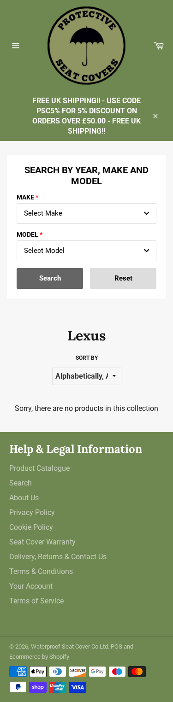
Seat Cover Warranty (42, 542)
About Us (24, 497)
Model (27, 234)
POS (116, 646)
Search (20, 483)
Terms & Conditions (41, 571)
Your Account (31, 586)
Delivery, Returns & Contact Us (58, 556)
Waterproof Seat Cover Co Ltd (69, 646)
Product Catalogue (39, 468)
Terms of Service (36, 601)
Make (25, 197)
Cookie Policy (31, 527)
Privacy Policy (32, 512)
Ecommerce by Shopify (39, 656)
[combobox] (86, 213)
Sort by (87, 358)
